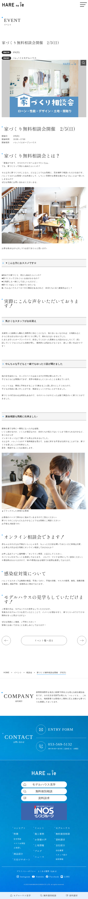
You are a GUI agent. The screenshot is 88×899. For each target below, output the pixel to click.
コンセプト (20, 828)
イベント (39, 828)
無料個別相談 (63, 834)
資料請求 (60, 839)
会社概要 (59, 850)
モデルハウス (63, 828)
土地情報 (39, 845)
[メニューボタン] (83, 4)
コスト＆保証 (19, 843)
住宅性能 (17, 839)
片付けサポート (22, 859)
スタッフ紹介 (61, 854)
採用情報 (59, 859)
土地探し (17, 847)
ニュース (39, 857)
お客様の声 (41, 839)
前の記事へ (6, 640)
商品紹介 (18, 854)
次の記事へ (81, 640)
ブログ (38, 851)
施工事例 (39, 834)
